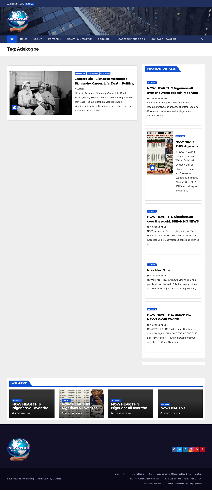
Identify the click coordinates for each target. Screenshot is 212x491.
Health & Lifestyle (79, 39)
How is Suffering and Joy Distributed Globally (182, 479)
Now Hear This (158, 270)
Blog (150, 474)
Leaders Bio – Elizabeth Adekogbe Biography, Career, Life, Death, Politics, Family (104, 83)
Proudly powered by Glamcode (20, 479)
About (37, 39)
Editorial (54, 39)
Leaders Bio (80, 73)
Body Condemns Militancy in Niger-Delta (174, 474)
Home (23, 39)
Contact (198, 474)
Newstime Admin (158, 98)
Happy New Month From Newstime (144, 479)
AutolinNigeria (138, 474)
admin (80, 89)
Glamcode (57, 479)
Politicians (105, 73)
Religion (104, 39)
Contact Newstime (163, 39)
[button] (202, 39)
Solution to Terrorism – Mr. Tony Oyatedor (184, 484)
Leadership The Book (131, 39)
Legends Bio (93, 73)
